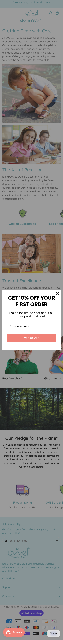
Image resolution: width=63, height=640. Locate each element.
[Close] (57, 293)
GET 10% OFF (31, 338)
